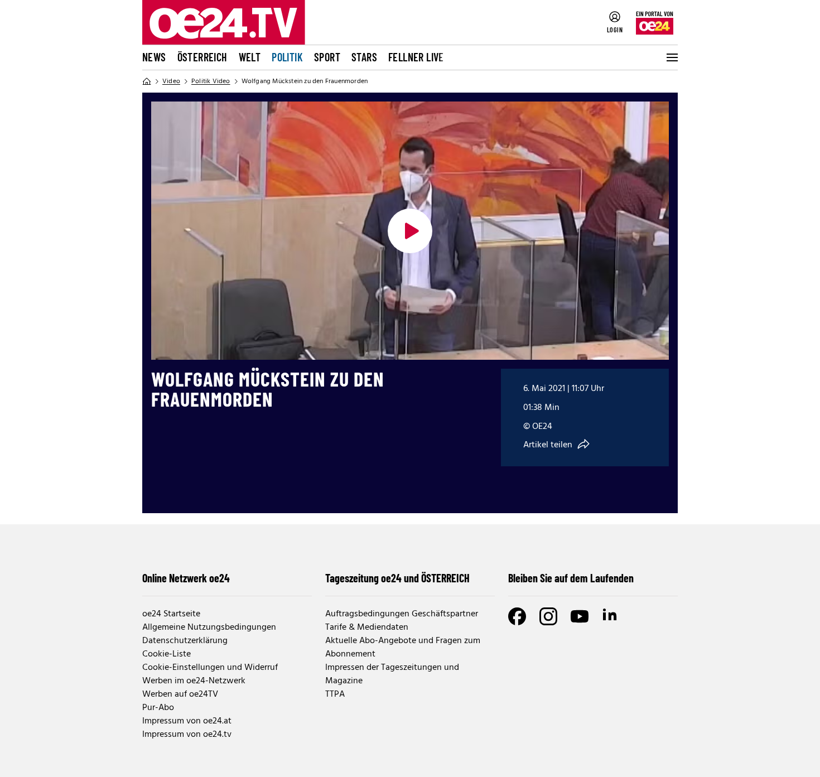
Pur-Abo (158, 708)
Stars (364, 57)
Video (171, 81)
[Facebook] (517, 616)
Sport (327, 57)
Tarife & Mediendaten (366, 627)
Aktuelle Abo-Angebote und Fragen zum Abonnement (402, 648)
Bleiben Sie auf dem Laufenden (571, 578)
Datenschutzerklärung (185, 641)
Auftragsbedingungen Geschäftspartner (401, 614)
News (154, 57)
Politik (287, 57)
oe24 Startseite (171, 614)
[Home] (146, 81)
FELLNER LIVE (416, 57)
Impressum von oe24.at (186, 721)
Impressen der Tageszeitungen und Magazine (392, 674)
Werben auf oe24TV (180, 694)
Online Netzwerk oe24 (186, 578)
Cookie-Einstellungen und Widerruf (210, 667)
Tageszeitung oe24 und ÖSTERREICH (397, 578)
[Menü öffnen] (671, 57)
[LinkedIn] (611, 616)
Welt (250, 57)
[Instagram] (548, 616)
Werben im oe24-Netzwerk (193, 681)
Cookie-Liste (166, 654)
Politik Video (210, 81)
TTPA (335, 694)
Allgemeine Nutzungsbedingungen (209, 627)
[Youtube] (580, 616)
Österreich (202, 57)
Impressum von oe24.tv (186, 734)
